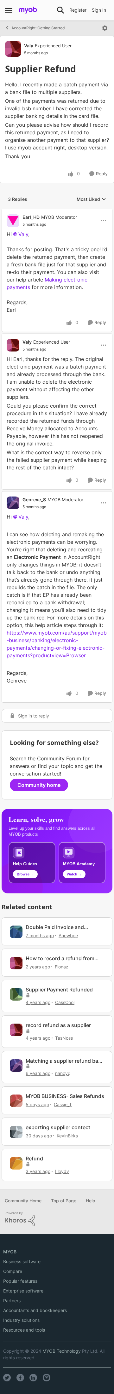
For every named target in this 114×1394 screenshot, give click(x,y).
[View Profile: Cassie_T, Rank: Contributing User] (16, 1101)
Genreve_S (34, 499)
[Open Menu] (104, 28)
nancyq (63, 1073)
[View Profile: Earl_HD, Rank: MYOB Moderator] (13, 220)
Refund (34, 1158)
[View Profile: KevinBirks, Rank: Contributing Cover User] (16, 1132)
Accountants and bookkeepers (35, 1310)
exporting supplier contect (58, 1127)
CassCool (64, 1002)
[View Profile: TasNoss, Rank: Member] (16, 1030)
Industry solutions (21, 1320)
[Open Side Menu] (9, 10)
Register (77, 10)
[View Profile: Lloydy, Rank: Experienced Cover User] (16, 1163)
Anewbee (68, 935)
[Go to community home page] (28, 10)
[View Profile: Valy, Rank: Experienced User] (13, 49)
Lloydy (62, 1171)
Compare (12, 1271)
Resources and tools (24, 1330)
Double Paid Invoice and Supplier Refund (55, 927)
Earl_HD (31, 217)
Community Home (23, 1200)
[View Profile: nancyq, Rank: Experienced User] (16, 1065)
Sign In (99, 10)
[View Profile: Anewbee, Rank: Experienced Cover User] (16, 932)
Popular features (20, 1281)
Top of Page (63, 1200)
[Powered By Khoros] (57, 1219)
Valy (28, 45)
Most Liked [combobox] (91, 199)
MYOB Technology (61, 1351)
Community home (38, 785)
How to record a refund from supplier (60, 958)
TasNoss (64, 1038)
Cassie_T (63, 1104)
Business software (22, 1261)
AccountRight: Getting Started (38, 28)
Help (90, 1200)
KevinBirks (67, 1135)
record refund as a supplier (58, 1025)
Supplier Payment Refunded (59, 989)
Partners (12, 1300)
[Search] (60, 10)
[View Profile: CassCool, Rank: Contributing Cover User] (16, 994)
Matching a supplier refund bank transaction (65, 1061)
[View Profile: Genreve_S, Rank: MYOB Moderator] (13, 503)
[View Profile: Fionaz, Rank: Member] (16, 963)
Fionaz (61, 966)
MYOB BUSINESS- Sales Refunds (65, 1096)
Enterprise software (23, 1290)
